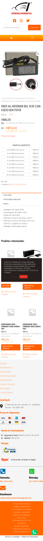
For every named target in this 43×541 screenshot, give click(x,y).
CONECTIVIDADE (7, 384)
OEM (11, 115)
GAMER (3, 364)
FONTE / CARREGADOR (16, 98)
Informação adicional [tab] (11, 199)
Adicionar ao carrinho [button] (29, 287)
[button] (11, 38)
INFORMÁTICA (6, 368)
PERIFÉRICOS (6, 380)
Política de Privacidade (29, 537)
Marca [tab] (5, 204)
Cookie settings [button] (11, 277)
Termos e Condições (12, 537)
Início (3, 98)
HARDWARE (5, 372)
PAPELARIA (5, 389)
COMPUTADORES (7, 376)
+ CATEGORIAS (6, 393)
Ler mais (5, 286)
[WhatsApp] (32, 471)
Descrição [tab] (7, 195)
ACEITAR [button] (23, 276)
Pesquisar (34, 27)
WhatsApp (33, 477)
